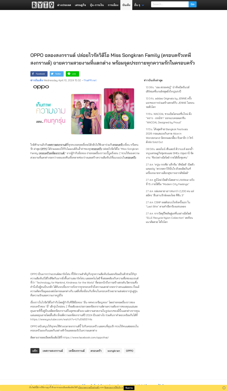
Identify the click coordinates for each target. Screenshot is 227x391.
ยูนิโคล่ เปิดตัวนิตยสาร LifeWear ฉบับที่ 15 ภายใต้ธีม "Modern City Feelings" (170, 182)
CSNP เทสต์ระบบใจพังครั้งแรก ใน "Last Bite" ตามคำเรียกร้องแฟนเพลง (168, 204)
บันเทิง (126, 5)
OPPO (43, 148)
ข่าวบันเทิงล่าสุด (153, 80)
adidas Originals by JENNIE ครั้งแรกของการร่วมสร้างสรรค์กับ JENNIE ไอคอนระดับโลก (170, 103)
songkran (114, 350)
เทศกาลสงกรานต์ (57, 144)
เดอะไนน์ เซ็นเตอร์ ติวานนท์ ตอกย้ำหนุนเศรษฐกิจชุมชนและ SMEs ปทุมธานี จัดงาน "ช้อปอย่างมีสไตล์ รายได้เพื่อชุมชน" (169, 153)
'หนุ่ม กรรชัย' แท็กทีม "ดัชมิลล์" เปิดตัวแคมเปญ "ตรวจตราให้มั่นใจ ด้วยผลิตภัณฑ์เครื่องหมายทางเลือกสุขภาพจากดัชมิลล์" (170, 169)
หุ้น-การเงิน (97, 5)
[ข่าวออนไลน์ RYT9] (41, 5)
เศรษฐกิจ (80, 5)
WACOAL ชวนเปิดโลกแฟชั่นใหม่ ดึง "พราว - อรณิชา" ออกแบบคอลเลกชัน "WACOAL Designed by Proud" (169, 118)
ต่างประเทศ (64, 5)
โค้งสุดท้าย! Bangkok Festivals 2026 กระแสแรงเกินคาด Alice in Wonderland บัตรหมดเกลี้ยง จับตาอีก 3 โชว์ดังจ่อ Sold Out (169, 136)
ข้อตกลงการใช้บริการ (113, 387)
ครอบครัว (118, 144)
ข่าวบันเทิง (36, 80)
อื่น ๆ (137, 5)
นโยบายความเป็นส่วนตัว (89, 387)
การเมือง (113, 5)
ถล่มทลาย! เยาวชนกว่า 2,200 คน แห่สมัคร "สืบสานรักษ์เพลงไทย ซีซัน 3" (170, 193)
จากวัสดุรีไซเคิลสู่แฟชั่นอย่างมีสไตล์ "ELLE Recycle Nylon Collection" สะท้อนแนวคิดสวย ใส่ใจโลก (169, 218)
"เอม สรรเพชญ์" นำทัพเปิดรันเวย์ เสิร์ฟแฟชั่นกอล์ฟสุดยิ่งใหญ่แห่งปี (167, 89)
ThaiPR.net (90, 80)
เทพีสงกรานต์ (57, 153)
